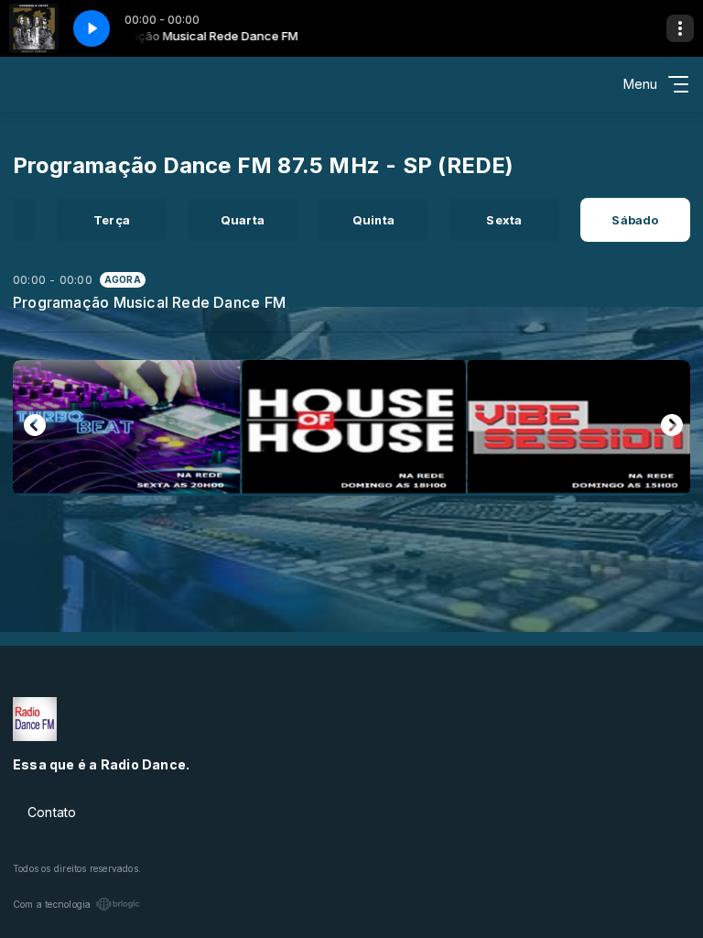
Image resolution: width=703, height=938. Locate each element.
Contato (51, 812)
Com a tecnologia (52, 904)
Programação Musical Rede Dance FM (149, 302)
